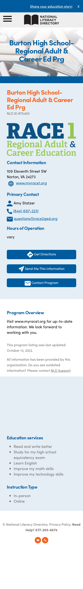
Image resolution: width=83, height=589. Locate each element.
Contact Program (44, 282)
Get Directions (44, 254)
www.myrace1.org (31, 182)
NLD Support (60, 370)
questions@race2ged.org (35, 218)
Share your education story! (51, 6)
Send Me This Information (44, 268)
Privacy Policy (59, 524)
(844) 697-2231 (26, 210)
